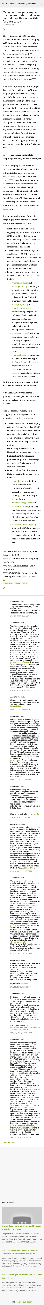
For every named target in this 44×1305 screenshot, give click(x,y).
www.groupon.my (20, 304)
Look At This (28, 868)
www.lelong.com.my (21, 308)
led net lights (15, 706)
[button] (4, 29)
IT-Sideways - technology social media (22, 4)
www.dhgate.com (20, 481)
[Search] (40, 3)
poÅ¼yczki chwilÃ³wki (19, 926)
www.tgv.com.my (19, 286)
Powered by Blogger (23, 1302)
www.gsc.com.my (20, 283)
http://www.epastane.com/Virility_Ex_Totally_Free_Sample (25, 1028)
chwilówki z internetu (29, 905)
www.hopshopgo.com (22, 503)
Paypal (25, 583)
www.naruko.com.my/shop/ (24, 524)
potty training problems (20, 663)
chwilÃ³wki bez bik (17, 942)
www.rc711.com (19, 355)
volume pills (25, 984)
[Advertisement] (22, 1173)
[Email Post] (4, 580)
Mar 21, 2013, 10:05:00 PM (21, 690)
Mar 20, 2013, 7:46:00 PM (20, 616)
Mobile (17, 583)
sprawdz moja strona (29, 1105)
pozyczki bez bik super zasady (22, 1126)
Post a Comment (10, 1143)
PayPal (21, 54)
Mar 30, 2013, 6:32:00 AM (20, 780)
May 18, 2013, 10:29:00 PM (21, 953)
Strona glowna (16, 1061)
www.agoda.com (19, 333)
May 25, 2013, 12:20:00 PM (21, 1033)
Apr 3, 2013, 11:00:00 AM (20, 817)
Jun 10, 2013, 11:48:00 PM (20, 1137)
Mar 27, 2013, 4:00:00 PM (20, 710)
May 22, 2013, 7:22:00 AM (20, 987)
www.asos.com (19, 506)
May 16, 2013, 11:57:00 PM (21, 871)
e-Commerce (8, 583)
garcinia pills (33, 814)
